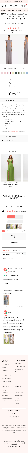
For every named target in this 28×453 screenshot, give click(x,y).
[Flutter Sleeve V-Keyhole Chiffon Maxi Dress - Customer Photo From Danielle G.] (14, 226)
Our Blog (17, 403)
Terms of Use (14, 444)
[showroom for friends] (22, 6)
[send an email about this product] (18, 93)
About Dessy (18, 390)
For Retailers (18, 400)
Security (17, 443)
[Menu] (2, 6)
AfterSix (4, 367)
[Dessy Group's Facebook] (12, 413)
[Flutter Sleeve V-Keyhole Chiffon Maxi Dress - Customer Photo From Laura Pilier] (8, 226)
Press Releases (19, 395)
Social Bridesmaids (6, 378)
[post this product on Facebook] (9, 93)
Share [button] (6, 306)
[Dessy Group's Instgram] (10, 413)
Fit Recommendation (20, 366)
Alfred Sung (4, 370)
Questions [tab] (15, 250)
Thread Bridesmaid (6, 381)
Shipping (4, 390)
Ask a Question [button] (15, 246)
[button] (9, 49)
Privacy (22, 443)
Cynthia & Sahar (6, 373)
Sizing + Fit (18, 363)
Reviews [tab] (5, 250)
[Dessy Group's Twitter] (15, 413)
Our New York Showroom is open (14, 1)
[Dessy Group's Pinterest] (18, 413)
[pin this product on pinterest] (14, 93)
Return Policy (5, 392)
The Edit (4, 400)
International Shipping (7, 398)
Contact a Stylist (19, 369)
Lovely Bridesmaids (6, 375)
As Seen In (17, 398)
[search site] (5, 6)
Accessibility (6, 443)
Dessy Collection (6, 364)
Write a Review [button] (14, 242)
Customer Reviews (19, 392)
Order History (5, 395)
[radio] (8, 28)
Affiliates (12, 443)
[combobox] (15, 68)
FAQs (16, 371)
